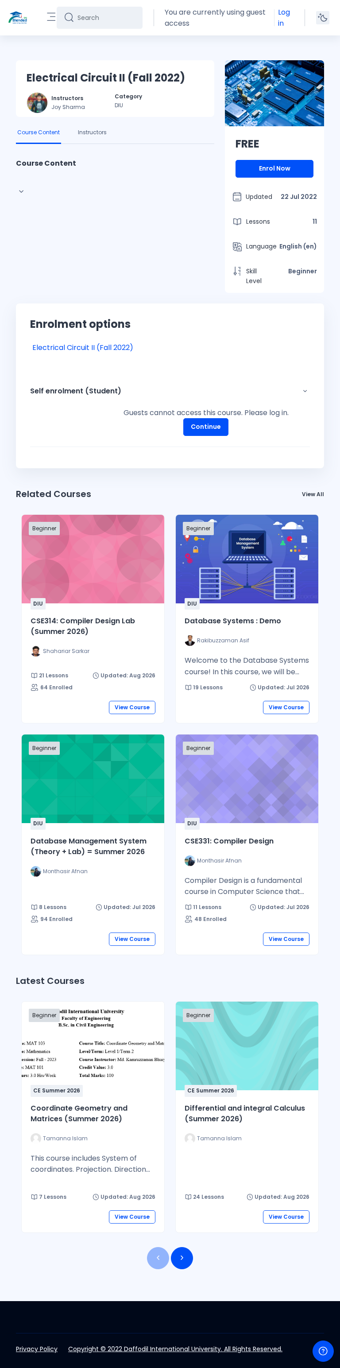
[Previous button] (158, 1258)
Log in (284, 17)
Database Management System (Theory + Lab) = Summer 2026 (89, 846)
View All (313, 494)
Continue (206, 426)
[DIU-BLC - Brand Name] (17, 17)
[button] (305, 391)
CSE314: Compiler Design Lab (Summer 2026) (83, 626)
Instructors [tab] (92, 132)
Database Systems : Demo (233, 621)
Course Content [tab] (38, 132)
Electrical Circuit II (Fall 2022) (82, 347)
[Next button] (182, 1258)
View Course (132, 707)
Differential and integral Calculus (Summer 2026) (245, 1113)
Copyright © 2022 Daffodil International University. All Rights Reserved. (175, 1349)
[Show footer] (323, 1351)
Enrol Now (274, 168)
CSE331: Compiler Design (229, 841)
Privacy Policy (37, 1349)
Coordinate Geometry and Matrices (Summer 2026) (79, 1113)
